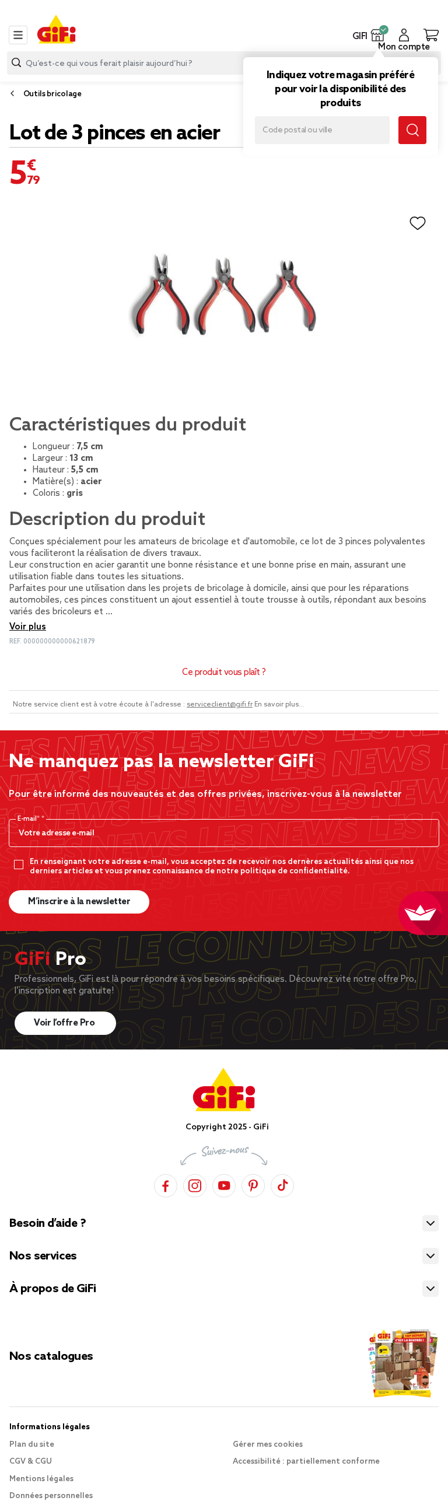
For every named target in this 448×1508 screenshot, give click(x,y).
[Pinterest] (253, 1184)
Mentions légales (41, 1479)
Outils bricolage (52, 94)
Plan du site (31, 1444)
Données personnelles (51, 1496)
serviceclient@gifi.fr (220, 705)
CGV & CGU (30, 1461)
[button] (377, 35)
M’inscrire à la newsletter (79, 902)
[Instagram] (194, 1184)
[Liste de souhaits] (417, 223)
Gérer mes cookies (268, 1444)
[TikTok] (282, 1184)
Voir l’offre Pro (65, 1023)
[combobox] (224, 63)
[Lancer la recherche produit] (16, 63)
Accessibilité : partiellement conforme (306, 1461)
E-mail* (29, 819)
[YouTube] (224, 1184)
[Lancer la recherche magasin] (412, 130)
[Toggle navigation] (18, 35)
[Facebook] (165, 1184)
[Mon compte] (404, 35)
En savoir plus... (279, 705)
